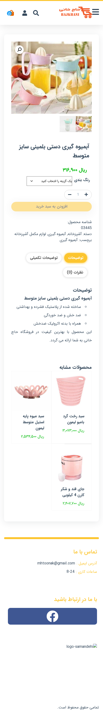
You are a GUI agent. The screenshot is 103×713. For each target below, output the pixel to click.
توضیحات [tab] (75, 258)
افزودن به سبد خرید (51, 206)
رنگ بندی (82, 180)
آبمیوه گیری (57, 234)
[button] (19, 49)
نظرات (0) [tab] (75, 272)
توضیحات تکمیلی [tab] (44, 258)
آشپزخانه (75, 234)
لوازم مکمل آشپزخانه (30, 234)
